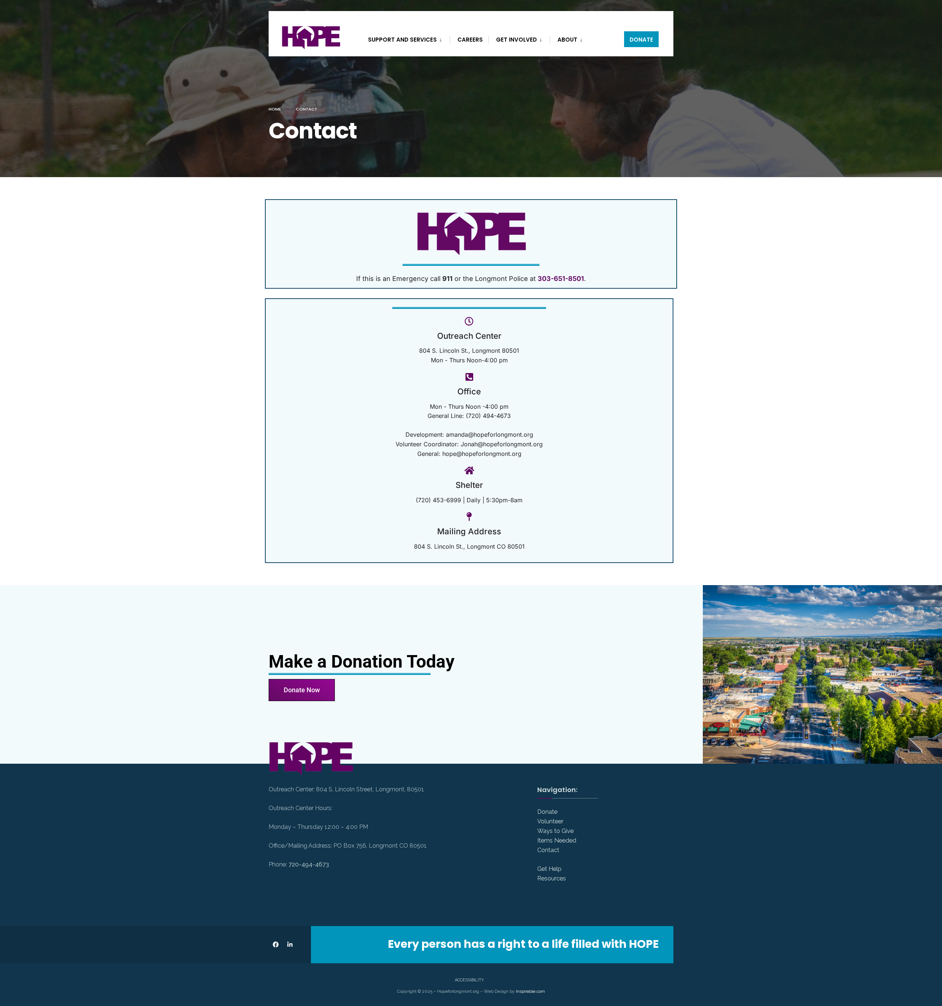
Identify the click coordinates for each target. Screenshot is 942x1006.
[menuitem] (409, 38)
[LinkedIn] (289, 944)
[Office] (469, 376)
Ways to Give (555, 830)
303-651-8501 (561, 278)
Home (275, 109)
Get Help (549, 868)
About (567, 39)
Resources (551, 878)
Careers (470, 39)
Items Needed (556, 840)
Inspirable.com (530, 991)
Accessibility (469, 980)
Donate (641, 39)
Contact (548, 850)
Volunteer (550, 821)
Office (469, 391)
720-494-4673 (308, 864)
